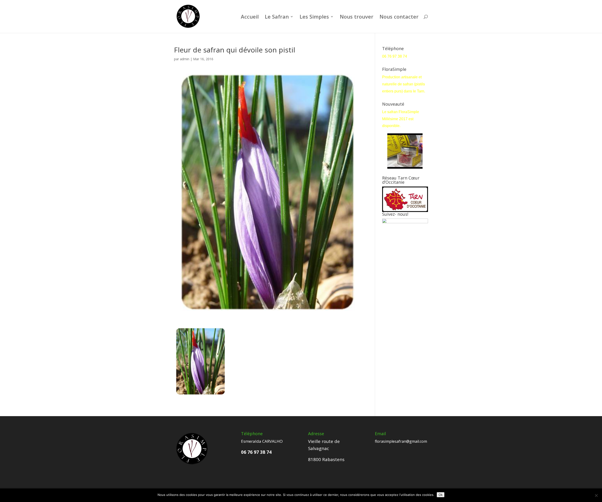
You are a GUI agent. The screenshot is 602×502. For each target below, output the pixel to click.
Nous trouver (356, 17)
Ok (441, 495)
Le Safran (277, 17)
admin (184, 59)
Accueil (250, 17)
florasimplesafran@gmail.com (401, 441)
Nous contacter (399, 17)
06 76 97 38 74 (395, 56)
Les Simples (314, 17)
